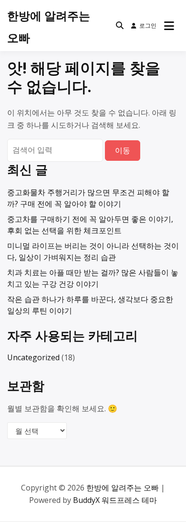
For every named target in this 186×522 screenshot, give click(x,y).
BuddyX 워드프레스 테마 (115, 500)
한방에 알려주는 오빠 (122, 487)
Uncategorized (33, 357)
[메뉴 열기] (169, 26)
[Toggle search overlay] (120, 26)
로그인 (147, 25)
